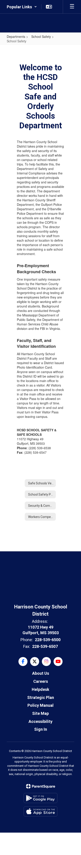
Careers (40, 681)
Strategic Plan (40, 697)
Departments (16, 36)
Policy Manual (40, 705)
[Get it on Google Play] (40, 798)
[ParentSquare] (40, 786)
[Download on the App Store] (40, 811)
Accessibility (40, 721)
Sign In (40, 729)
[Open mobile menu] (72, 6)
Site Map (40, 713)
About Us (40, 673)
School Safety (41, 36)
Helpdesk (40, 689)
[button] (21, 6)
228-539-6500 (48, 639)
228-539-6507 (45, 646)
